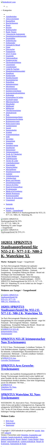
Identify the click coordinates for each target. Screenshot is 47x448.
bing (42, 431)
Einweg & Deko (12, 185)
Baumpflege (10, 21)
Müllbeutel (10, 106)
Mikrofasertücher (12, 102)
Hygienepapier (11, 189)
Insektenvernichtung (13, 91)
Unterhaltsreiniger (12, 163)
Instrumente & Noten (18, 444)
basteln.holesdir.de (15, 437)
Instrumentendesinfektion (15, 93)
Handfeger (10, 73)
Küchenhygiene (12, 100)
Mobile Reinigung (13, 193)
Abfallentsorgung (12, 176)
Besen (8, 25)
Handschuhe (10, 76)
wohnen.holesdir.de (27, 441)
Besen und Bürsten (13, 180)
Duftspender (10, 43)
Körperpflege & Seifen (14, 97)
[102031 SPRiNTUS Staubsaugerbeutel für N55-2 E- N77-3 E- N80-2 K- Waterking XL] (10, 301)
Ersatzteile (10, 56)
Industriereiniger (12, 84)
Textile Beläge (11, 156)
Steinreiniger (10, 150)
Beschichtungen (12, 23)
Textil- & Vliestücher (14, 154)
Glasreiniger (10, 65)
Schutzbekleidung (12, 134)
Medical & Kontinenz (14, 191)
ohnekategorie (11, 113)
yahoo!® (7, 433)
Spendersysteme (12, 145)
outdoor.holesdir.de (30, 437)
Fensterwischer (11, 60)
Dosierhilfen (10, 38)
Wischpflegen (11, 169)
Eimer (8, 47)
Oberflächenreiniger (13, 110)
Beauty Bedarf (21, 439)
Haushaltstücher (12, 80)
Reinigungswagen (13, 121)
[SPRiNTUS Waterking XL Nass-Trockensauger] (10, 389)
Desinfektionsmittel (13, 183)
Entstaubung (10, 51)
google (37, 431)
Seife (8, 137)
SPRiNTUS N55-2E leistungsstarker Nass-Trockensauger (23, 340)
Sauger (8, 128)
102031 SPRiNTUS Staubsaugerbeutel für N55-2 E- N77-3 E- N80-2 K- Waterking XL (22, 310)
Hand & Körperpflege (14, 187)
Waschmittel (10, 165)
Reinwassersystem (13, 124)
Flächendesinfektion (13, 62)
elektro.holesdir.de (8, 439)
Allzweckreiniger (12, 19)
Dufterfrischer (11, 41)
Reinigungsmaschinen (14, 117)
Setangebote (10, 141)
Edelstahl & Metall (13, 45)
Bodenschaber (11, 30)
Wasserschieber (11, 167)
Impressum (10, 425)
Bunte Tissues (11, 32)
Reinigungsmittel (12, 196)
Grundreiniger (11, 67)
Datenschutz (10, 423)
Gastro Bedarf (33, 439)
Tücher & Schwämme (14, 198)
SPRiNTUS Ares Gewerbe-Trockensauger (17, 367)
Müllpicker (10, 108)
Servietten (9, 139)
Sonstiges (9, 143)
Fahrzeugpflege (12, 58)
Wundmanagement (13, 172)
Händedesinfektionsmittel (15, 71)
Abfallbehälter (11, 17)
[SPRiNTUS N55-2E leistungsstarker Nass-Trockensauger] (10, 334)
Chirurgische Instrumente (15, 34)
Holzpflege (10, 82)
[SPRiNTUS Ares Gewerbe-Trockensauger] (10, 360)
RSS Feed (9, 421)
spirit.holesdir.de (13, 441)
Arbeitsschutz (11, 178)
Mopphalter (10, 104)
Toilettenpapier (11, 159)
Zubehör (9, 174)
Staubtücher (10, 148)
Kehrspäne (10, 95)
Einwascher (10, 49)
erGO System (11, 54)
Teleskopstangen (12, 152)
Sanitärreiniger (11, 126)
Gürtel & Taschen (12, 69)
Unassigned (10, 200)
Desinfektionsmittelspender (16, 36)
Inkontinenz (10, 86)
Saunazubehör (11, 130)
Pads (7, 115)
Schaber (9, 132)
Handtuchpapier (12, 78)
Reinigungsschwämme (14, 119)
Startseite (9, 204)
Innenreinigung (11, 89)
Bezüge (9, 27)
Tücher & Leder (12, 161)
